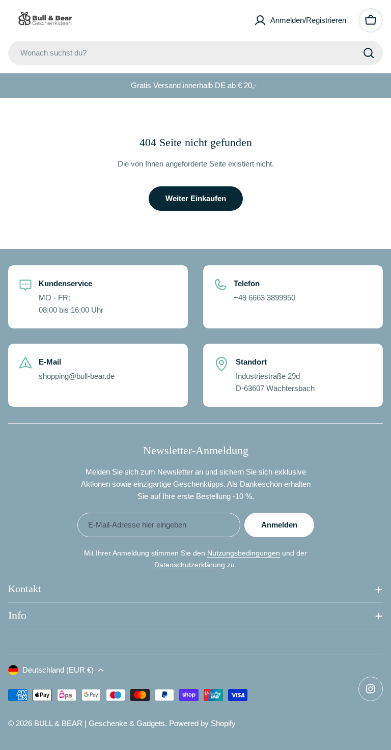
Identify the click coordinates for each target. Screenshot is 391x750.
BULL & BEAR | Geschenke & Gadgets (99, 723)
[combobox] (195, 53)
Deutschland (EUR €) (58, 669)
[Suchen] (368, 53)
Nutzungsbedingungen (243, 553)
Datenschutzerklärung (189, 565)
